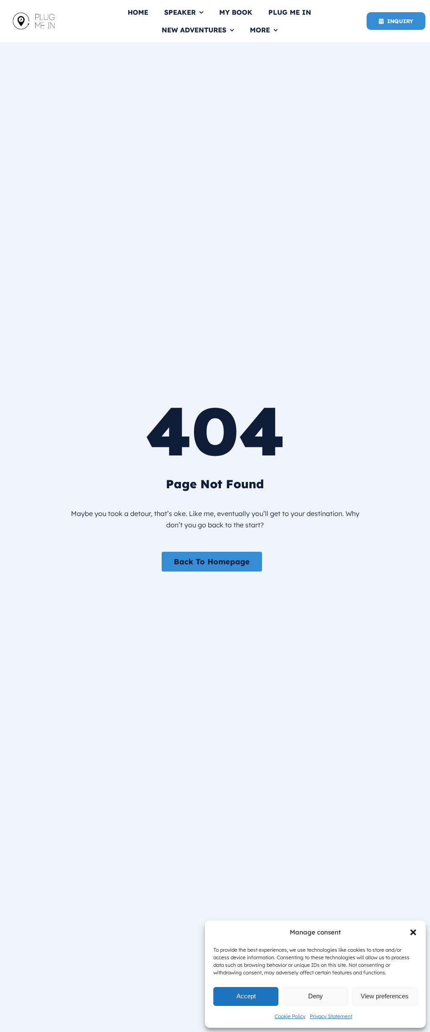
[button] (413, 932)
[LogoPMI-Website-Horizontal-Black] (34, 16)
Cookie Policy (290, 1016)
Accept (246, 996)
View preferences (385, 996)
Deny (315, 996)
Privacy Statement (331, 1016)
